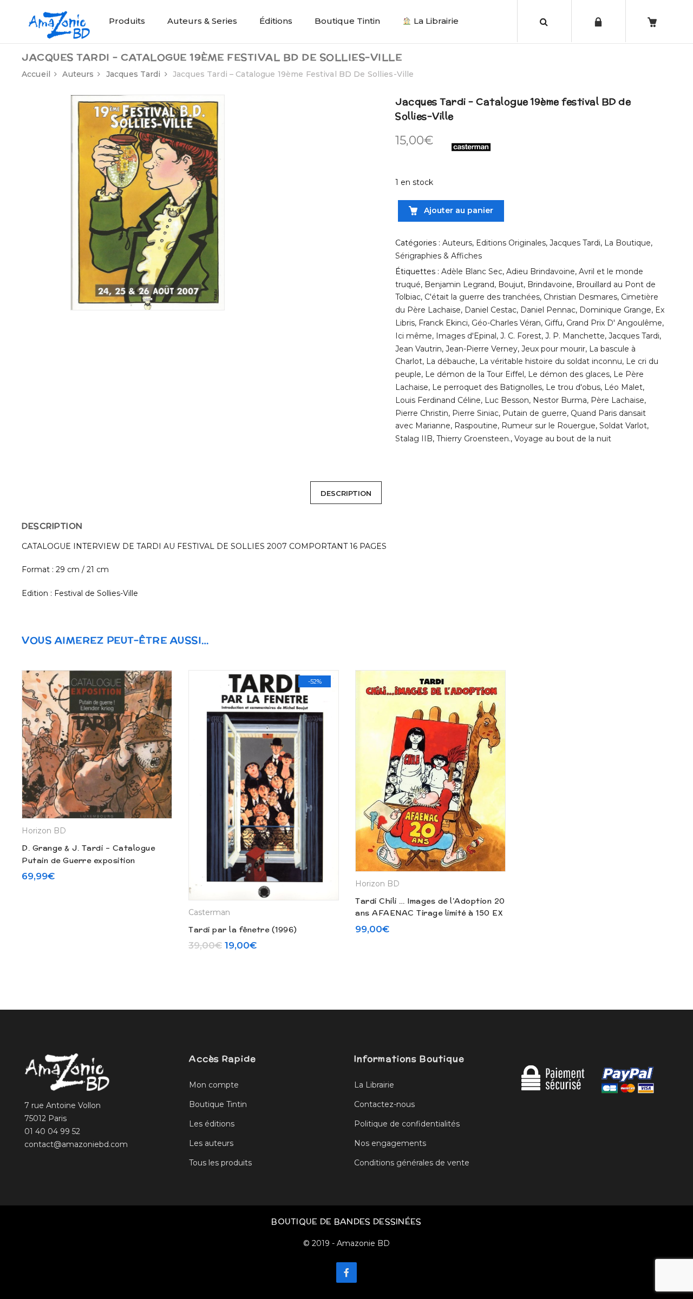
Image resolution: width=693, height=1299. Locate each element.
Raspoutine (476, 425)
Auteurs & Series (202, 21)
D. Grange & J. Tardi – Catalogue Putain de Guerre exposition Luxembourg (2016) (88, 860)
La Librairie (435, 21)
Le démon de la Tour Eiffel (474, 374)
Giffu (554, 323)
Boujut (511, 284)
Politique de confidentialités (407, 1124)
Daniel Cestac (491, 310)
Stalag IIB (414, 438)
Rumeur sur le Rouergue (548, 425)
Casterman (209, 912)
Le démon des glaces (569, 374)
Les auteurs (211, 1143)
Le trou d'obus (573, 387)
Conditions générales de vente (411, 1163)
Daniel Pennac (548, 310)
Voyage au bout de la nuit (562, 438)
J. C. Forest (520, 336)
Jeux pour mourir (553, 349)
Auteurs (78, 74)
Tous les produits (220, 1163)
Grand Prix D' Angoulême (614, 323)
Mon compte (214, 1085)
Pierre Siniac (475, 413)
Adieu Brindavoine (540, 271)
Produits (127, 21)
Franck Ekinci (443, 323)
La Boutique (627, 243)
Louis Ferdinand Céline (438, 400)
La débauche (450, 361)
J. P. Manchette (575, 336)
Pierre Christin (421, 413)
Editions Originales (511, 243)
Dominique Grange (615, 310)
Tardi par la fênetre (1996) (242, 929)
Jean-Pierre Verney (482, 349)
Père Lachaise (617, 400)
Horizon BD (44, 831)
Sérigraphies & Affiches (438, 256)
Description (346, 493)
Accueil (36, 74)
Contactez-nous (384, 1104)
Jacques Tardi (133, 74)
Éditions (275, 21)
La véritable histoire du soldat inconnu (550, 361)
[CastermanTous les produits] (471, 146)
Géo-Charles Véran (506, 323)
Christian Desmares (580, 297)
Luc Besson (507, 400)
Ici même (413, 336)
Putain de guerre (534, 413)
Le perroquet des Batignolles (487, 387)
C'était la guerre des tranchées (482, 297)
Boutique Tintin (347, 21)
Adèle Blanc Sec (471, 271)
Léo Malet (623, 387)
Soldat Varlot (623, 425)
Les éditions (211, 1124)
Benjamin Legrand (459, 284)
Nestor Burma (560, 400)
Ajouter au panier (457, 210)
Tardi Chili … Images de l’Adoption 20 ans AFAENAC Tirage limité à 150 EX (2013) (430, 913)
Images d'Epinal (466, 336)
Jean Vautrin (418, 349)
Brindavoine (549, 284)
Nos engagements (390, 1143)
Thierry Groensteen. (473, 438)
